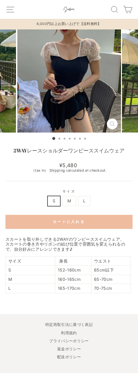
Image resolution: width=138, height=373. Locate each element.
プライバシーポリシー (69, 340)
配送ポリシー (69, 356)
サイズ (69, 191)
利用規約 (69, 332)
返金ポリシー (69, 348)
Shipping (57, 170)
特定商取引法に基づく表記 (69, 324)
